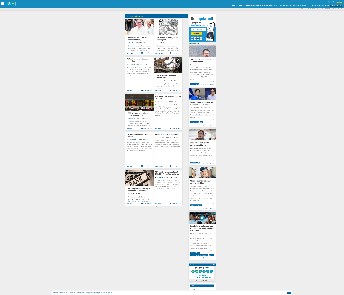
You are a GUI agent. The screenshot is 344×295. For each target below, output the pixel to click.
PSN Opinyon (159, 53)
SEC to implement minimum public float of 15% (139, 114)
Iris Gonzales (131, 64)
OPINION (249, 5)
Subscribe (339, 2)
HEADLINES (241, 5)
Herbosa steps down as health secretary (137, 38)
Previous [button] (189, 272)
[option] (202, 272)
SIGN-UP (196, 33)
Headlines (130, 53)
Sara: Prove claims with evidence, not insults (199, 144)
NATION (256, 5)
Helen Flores (132, 43)
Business (129, 91)
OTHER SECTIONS (323, 5)
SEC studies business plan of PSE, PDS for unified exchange (167, 173)
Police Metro (159, 166)
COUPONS (312, 5)
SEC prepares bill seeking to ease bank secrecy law (139, 189)
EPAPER (339, 9)
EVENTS (305, 5)
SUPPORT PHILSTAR (336, 5)
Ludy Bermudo (160, 137)
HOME (234, 5)
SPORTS (276, 5)
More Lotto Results (202, 280)
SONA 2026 (302, 9)
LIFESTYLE (297, 5)
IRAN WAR (320, 9)
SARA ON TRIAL (311, 9)
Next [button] (215, 272)
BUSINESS (269, 5)
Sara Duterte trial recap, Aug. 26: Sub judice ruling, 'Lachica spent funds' (202, 228)
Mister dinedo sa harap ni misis (167, 134)
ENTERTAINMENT (286, 5)
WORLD (262, 5)
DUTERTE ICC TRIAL (330, 9)
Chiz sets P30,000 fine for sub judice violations (202, 60)
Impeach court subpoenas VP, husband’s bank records (202, 103)
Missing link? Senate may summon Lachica (200, 182)
